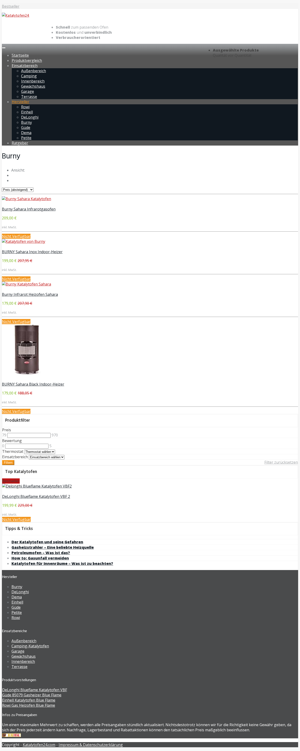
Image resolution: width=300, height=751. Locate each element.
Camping (29, 76)
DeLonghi (29, 117)
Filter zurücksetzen (281, 462)
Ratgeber (20, 143)
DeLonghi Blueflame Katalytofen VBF (34, 689)
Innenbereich (33, 81)
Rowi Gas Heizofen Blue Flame (28, 705)
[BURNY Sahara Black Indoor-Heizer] (27, 373)
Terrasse (29, 96)
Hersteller (20, 101)
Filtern (8, 462)
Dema (26, 132)
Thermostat (12, 451)
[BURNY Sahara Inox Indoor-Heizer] (23, 241)
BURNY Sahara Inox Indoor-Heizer (32, 251)
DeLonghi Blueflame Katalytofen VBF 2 (36, 496)
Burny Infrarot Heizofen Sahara (30, 294)
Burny (26, 122)
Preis (6, 429)
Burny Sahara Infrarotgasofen (29, 209)
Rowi (25, 106)
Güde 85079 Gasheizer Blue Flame (31, 695)
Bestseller (10, 6)
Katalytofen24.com (39, 744)
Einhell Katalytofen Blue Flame (28, 700)
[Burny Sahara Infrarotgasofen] (26, 198)
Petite (26, 137)
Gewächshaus (33, 86)
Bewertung (12, 440)
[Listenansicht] (12, 180)
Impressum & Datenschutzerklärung (91, 744)
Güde (25, 127)
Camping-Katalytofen (30, 646)
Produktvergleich (27, 60)
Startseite (20, 55)
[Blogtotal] (11, 735)
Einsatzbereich (25, 65)
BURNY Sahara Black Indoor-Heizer (33, 384)
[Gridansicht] (12, 175)
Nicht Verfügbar (16, 236)
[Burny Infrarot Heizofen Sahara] (26, 284)
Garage (27, 91)
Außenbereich (33, 70)
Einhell (27, 112)
